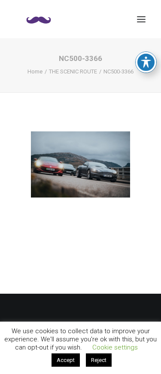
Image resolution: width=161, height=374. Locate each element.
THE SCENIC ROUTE (73, 71)
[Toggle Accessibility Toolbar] (146, 62)
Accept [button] (66, 360)
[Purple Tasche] (38, 19)
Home (35, 71)
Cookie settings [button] (115, 347)
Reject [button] (98, 360)
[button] (141, 19)
